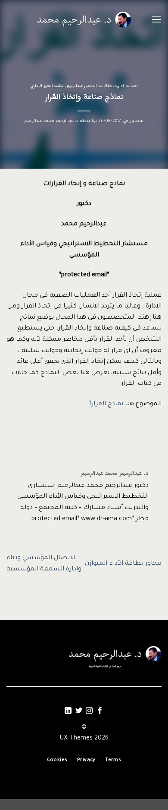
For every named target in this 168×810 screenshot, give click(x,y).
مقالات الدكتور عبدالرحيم (89, 86)
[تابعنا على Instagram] (89, 711)
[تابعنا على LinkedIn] (68, 711)
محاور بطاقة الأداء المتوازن (123, 563)
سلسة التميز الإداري (46, 86)
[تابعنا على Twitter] (78, 711)
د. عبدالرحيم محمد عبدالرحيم (52, 121)
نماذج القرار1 (106, 404)
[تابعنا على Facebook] (99, 711)
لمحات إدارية (126, 86)
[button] (156, 19)
